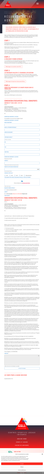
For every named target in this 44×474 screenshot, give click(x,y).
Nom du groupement (8, 122)
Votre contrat (7, 195)
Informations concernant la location (11, 116)
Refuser (22, 466)
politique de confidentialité (17, 193)
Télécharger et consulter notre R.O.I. (13, 66)
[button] (42, 454)
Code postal (6, 152)
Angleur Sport (22, 438)
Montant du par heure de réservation (11, 166)
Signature (6, 353)
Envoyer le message (22, 368)
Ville (5, 147)
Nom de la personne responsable (10, 127)
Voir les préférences (22, 470)
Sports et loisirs (22, 442)
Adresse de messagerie (8, 132)
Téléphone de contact (8, 137)
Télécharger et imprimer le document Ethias (15, 81)
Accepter (22, 463)
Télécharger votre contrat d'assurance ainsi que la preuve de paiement (17, 177)
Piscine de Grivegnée (22, 445)
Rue (5, 142)
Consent (6, 191)
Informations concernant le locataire (11, 120)
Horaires (6, 160)
